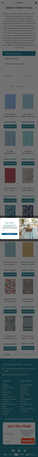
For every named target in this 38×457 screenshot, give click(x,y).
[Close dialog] (36, 219)
